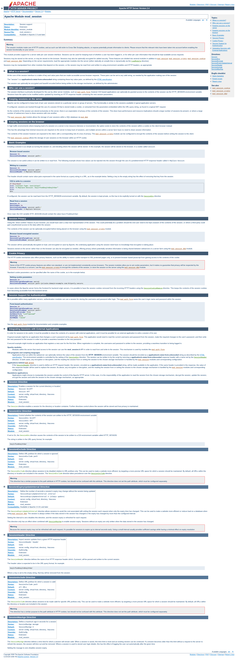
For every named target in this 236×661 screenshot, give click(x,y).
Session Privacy (218, 38)
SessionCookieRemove (153, 288)
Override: (12, 397)
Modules (193, 5)
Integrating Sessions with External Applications (221, 49)
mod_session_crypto (178, 59)
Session (214, 57)
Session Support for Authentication (219, 45)
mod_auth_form (83, 92)
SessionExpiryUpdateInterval (221, 63)
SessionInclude (98, 473)
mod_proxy (29, 363)
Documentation (27, 11)
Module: (11, 402)
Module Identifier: (11, 29)
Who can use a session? (221, 23)
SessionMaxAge (55, 522)
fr (207, 20)
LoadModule (136, 61)
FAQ (207, 5)
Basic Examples (218, 35)
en (203, 20)
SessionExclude (217, 61)
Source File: (9, 32)
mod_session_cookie (196, 59)
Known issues (217, 79)
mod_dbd (84, 117)
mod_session (162, 59)
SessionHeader (200, 357)
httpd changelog (218, 76)
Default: (11, 392)
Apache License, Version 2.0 (28, 657)
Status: (7, 27)
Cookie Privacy (217, 41)
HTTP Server (15, 11)
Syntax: (11, 389)
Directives (200, 5)
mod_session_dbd (14, 61)
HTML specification (104, 79)
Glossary (213, 5)
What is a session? (219, 20)
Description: (9, 24)
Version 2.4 (39, 11)
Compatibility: (10, 35)
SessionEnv (149, 196)
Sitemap (221, 5)
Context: (11, 394)
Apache (6, 11)
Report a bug (229, 5)
